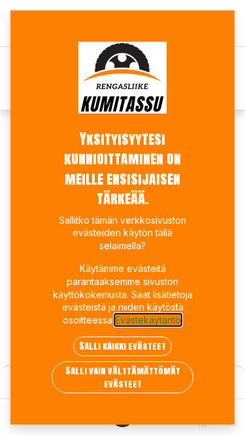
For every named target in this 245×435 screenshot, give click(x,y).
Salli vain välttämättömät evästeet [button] (122, 377)
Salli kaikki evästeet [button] (122, 346)
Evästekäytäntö (148, 319)
